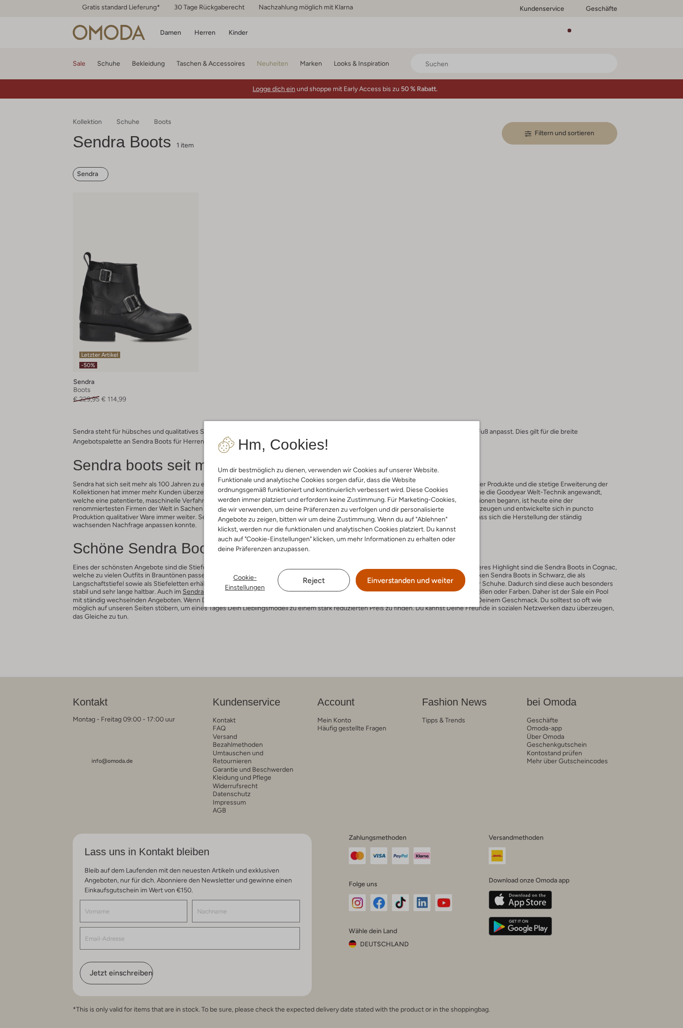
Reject (314, 580)
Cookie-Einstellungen (245, 582)
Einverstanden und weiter (410, 580)
